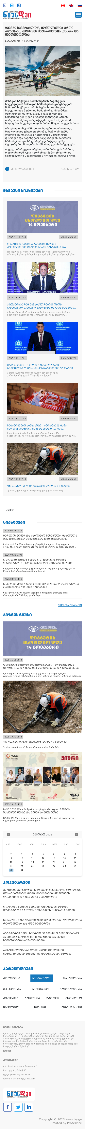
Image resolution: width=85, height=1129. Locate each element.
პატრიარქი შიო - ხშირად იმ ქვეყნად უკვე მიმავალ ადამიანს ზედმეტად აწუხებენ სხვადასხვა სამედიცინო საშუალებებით (41, 937)
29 (75, 866)
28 (64, 866)
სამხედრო (40, 989)
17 (22, 862)
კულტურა (10, 998)
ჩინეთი (40, 1007)
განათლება (72, 978)
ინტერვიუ (11, 1007)
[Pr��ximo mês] (76, 835)
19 (43, 862)
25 (32, 866)
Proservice (74, 1123)
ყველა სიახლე (70, 605)
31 (22, 870)
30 (11, 870)
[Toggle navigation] (78, 15)
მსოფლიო (73, 998)
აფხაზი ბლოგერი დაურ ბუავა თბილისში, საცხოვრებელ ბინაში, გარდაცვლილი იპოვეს (37, 952)
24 (22, 866)
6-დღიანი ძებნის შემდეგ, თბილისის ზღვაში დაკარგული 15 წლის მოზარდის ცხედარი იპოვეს (39, 908)
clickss (10, 510)
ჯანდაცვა (32, 998)
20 (54, 862)
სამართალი (41, 978)
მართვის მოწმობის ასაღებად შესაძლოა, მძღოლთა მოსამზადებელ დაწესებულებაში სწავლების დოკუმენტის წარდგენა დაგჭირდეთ (42, 893)
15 (75, 858)
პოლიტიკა (11, 978)
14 (64, 858)
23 (11, 866)
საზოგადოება (71, 989)
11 (32, 858)
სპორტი (52, 998)
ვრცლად (7, 1051)
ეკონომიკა (12, 989)
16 (11, 862)
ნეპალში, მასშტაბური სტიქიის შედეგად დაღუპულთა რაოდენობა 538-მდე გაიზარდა (42, 922)
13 (54, 858)
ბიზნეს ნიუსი (71, 1007)
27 (54, 866)
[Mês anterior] (8, 835)
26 (43, 866)
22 (75, 862)
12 (43, 858)
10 (22, 858)
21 (64, 862)
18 (32, 862)
